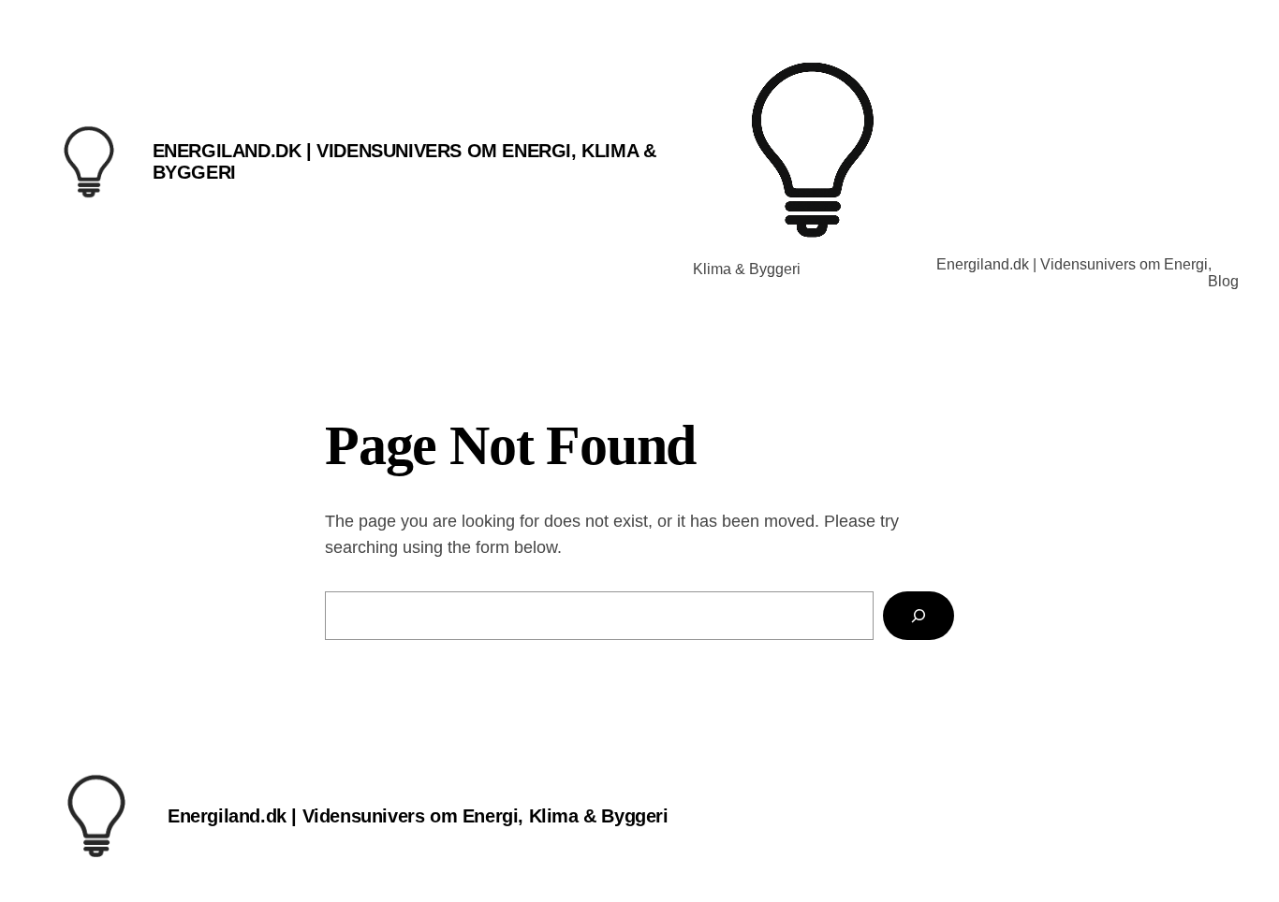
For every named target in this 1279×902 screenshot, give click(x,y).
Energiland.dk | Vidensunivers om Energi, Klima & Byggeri (418, 816)
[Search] (918, 615)
